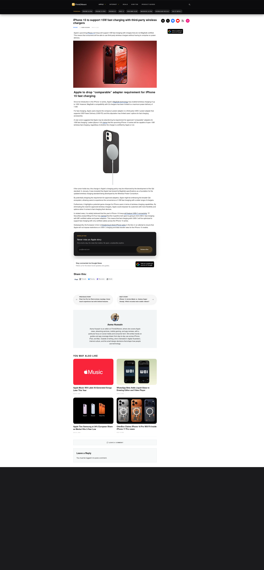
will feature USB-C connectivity (135, 213)
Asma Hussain (85, 27)
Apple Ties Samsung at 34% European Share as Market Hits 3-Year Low (93, 427)
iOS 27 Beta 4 (176, 11)
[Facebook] (173, 21)
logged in (89, 458)
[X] (168, 21)
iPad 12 (121, 11)
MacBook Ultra (146, 11)
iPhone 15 (91, 33)
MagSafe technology (120, 102)
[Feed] (183, 21)
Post (76, 279)
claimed (104, 216)
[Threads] (163, 21)
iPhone (75, 27)
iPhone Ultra (87, 11)
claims (105, 122)
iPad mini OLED (132, 11)
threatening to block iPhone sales (113, 225)
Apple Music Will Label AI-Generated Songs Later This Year (92, 389)
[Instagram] (188, 21)
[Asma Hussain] (115, 317)
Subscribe (144, 249)
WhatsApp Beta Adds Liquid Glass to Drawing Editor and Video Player (133, 389)
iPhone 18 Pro (101, 11)
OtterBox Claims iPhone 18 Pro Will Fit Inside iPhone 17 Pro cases (137, 427)
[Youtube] (178, 21)
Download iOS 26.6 (162, 11)
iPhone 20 (112, 11)
